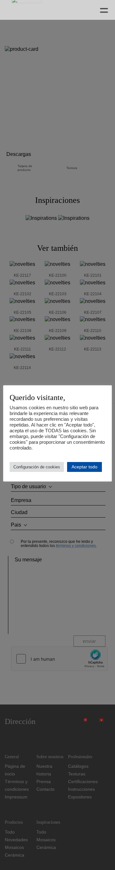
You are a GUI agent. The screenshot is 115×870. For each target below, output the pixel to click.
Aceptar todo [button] (84, 466)
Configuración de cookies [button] (36, 467)
